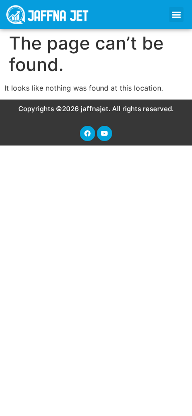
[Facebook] (87, 133)
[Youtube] (104, 133)
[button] (176, 14)
